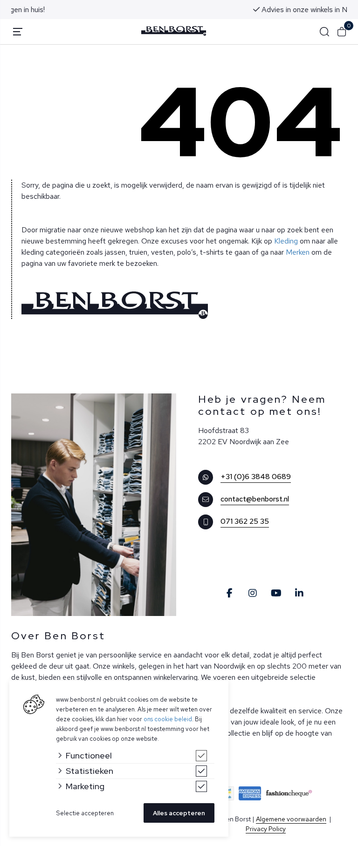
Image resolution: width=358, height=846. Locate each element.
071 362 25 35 (244, 521)
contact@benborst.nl (254, 499)
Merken (298, 252)
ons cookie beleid (168, 719)
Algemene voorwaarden (291, 819)
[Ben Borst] (174, 31)
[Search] (324, 31)
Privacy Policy (266, 829)
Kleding (286, 241)
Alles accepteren (179, 813)
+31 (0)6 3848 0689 (255, 476)
